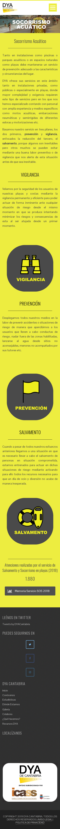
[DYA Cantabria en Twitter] (30, 644)
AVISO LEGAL (45, 819)
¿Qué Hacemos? (11, 719)
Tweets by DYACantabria (16, 624)
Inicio (5, 690)
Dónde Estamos (11, 704)
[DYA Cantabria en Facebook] (30, 658)
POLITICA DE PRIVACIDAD (30, 822)
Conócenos (8, 695)
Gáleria (6, 709)
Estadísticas (9, 699)
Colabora (7, 714)
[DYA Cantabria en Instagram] (30, 672)
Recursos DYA (10, 723)
